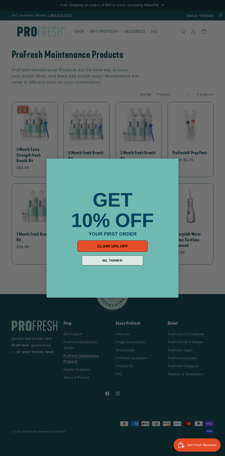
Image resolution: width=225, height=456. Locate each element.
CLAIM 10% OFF (112, 246)
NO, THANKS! (112, 260)
